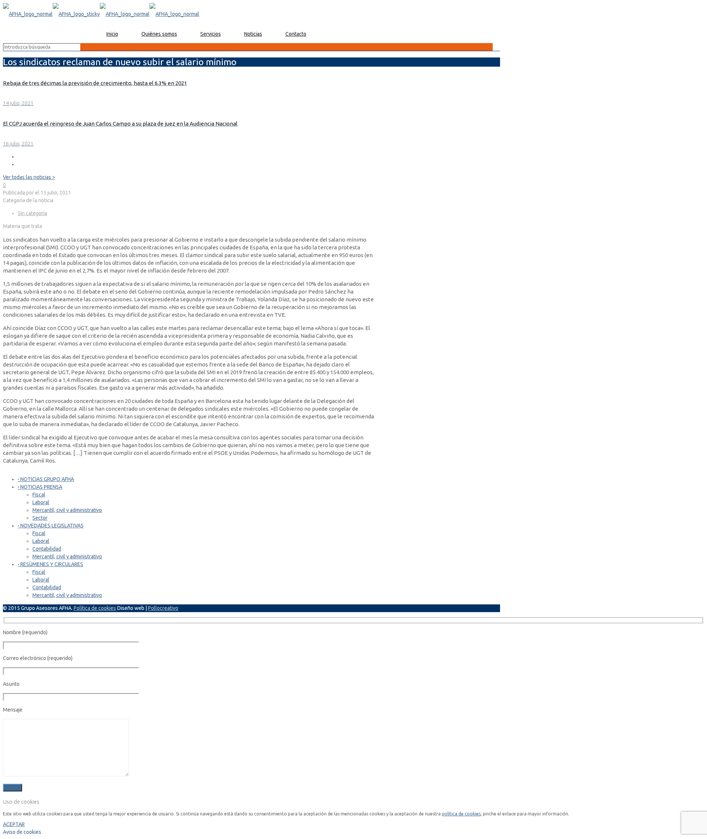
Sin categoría (32, 213)
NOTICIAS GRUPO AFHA (46, 479)
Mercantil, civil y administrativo (67, 510)
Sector (40, 518)
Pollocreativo (163, 608)
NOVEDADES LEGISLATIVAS (51, 526)
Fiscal (38, 495)
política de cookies (461, 813)
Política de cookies (95, 608)
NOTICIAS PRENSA (40, 487)
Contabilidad (46, 549)
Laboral (40, 502)
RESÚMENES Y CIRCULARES (50, 564)
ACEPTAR (14, 824)
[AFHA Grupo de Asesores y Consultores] (101, 14)
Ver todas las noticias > (29, 177)
